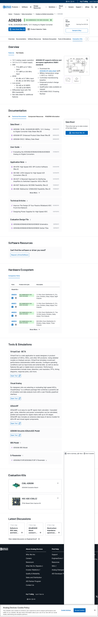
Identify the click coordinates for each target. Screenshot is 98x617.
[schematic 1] (68, 79)
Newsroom (30, 562)
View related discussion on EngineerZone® (23, 539)
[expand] (58, 483)
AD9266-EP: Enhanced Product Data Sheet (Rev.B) (31, 135)
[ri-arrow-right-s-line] (87, 39)
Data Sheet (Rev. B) (18, 29)
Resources (55, 562)
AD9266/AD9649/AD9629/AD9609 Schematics (30, 224)
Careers (29, 558)
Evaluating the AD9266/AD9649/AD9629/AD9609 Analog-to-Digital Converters (31, 153)
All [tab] (9, 116)
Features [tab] (11, 53)
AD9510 (14, 294)
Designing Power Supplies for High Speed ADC (30, 212)
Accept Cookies (80, 610)
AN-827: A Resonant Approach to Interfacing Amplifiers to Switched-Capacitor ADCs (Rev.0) (30, 180)
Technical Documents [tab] (19, 116)
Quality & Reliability (33, 574)
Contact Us (30, 585)
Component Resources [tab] (35, 116)
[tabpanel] (35, 78)
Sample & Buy (76, 30)
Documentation (21, 39)
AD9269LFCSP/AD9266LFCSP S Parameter (29, 460)
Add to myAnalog (71, 453)
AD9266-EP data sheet (48, 71)
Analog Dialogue (58, 570)
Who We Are (30, 554)
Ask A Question (90, 453)
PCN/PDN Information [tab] (52, 116)
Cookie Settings (66, 610)
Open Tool (14, 376)
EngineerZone (57, 558)
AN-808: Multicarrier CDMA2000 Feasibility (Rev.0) (31, 189)
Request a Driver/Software (19, 255)
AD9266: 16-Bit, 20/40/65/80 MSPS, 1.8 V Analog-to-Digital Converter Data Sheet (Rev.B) (31, 130)
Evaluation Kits (78, 39)
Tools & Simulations (64, 39)
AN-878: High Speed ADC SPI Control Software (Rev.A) (30, 168)
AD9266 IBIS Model (20, 448)
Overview (11, 39)
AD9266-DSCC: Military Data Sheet (26, 139)
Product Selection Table (38, 29)
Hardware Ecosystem (50, 39)
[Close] (95, 610)
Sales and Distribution (34, 577)
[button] (33, 14)
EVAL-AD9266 (28, 483)
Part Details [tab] (20, 53)
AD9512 (14, 312)
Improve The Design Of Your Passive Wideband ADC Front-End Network (32, 207)
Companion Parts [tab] (14, 276)
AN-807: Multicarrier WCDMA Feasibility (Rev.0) (30, 185)
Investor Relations (32, 570)
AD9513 (14, 321)
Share (81, 453)
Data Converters (27, 14)
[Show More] (35, 193)
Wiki (53, 566)
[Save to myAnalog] (16, 298)
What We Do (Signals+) (34, 566)
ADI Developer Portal (59, 574)
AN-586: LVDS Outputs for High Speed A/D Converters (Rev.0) (29, 174)
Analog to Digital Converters (44, 14)
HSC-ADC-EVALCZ (29, 498)
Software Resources (34, 39)
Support (55, 554)
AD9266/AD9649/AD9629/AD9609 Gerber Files (30, 228)
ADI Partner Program (33, 581)
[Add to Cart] (12, 298)
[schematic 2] (77, 79)
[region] (49, 610)
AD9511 (13, 303)
